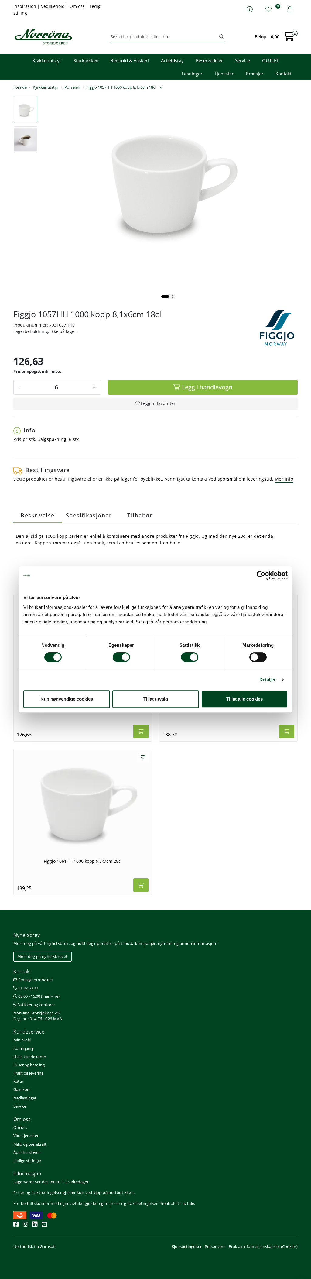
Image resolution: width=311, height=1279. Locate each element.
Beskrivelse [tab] (38, 515)
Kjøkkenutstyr (46, 60)
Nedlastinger (24, 1098)
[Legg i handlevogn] (141, 731)
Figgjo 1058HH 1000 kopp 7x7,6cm (82, 707)
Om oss (78, 6)
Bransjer (254, 73)
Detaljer (267, 679)
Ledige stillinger (27, 1160)
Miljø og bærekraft (29, 1144)
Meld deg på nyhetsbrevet (42, 956)
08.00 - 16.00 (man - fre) (38, 996)
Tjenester (224, 73)
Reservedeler (209, 60)
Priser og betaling (29, 1065)
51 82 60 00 (27, 988)
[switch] (121, 657)
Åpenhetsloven (27, 1152)
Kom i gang (23, 1048)
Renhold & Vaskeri (130, 60)
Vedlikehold (53, 6)
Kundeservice (28, 1031)
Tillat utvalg (155, 698)
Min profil (22, 1040)
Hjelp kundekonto (29, 1056)
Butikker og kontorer (35, 1004)
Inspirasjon (25, 6)
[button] (165, 296)
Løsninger (192, 73)
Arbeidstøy (172, 60)
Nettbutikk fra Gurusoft (34, 1246)
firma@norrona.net (35, 979)
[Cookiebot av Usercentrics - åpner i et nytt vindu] (261, 575)
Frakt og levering (28, 1073)
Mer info (284, 479)
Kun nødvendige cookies (66, 698)
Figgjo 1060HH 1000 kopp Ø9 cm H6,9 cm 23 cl (228, 707)
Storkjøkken (85, 60)
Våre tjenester (26, 1135)
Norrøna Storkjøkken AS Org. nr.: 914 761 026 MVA (37, 1015)
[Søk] (221, 37)
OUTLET (270, 60)
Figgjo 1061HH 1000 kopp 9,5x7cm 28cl (83, 861)
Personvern (215, 1246)
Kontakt (283, 73)
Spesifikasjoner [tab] (89, 515)
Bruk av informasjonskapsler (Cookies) (263, 1246)
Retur (18, 1081)
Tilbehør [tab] (139, 515)
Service (242, 60)
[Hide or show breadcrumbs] (161, 88)
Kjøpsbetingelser (187, 1246)
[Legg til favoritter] (143, 757)
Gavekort (21, 1089)
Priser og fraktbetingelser (37, 1192)
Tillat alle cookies (244, 698)
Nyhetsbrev (26, 935)
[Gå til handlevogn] (289, 38)
